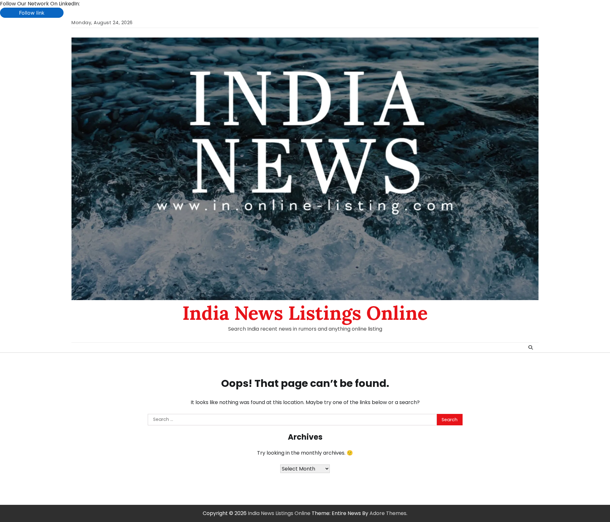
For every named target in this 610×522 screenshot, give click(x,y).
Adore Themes (387, 513)
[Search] (530, 347)
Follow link (31, 13)
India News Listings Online (305, 313)
